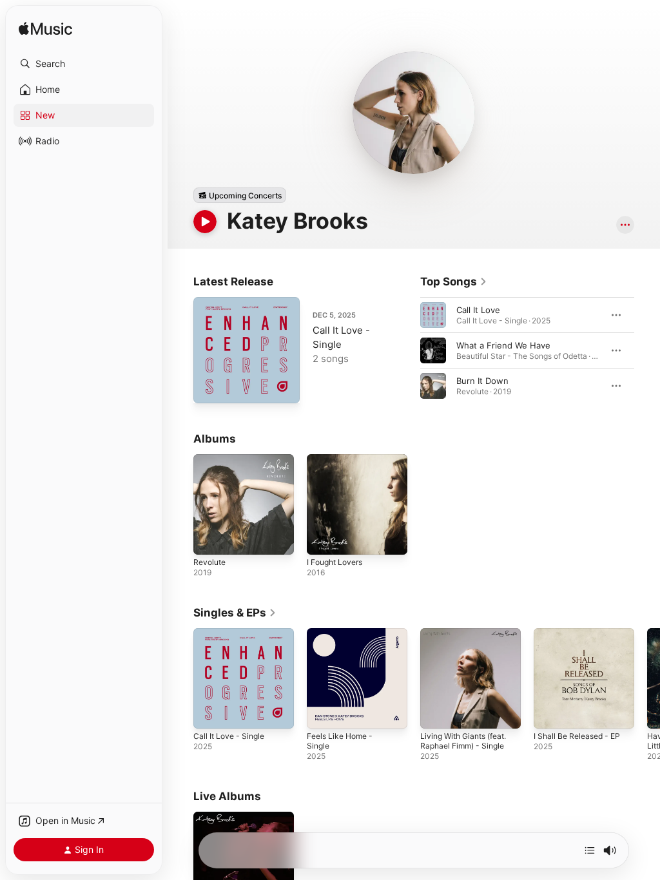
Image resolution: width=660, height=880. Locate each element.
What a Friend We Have (503, 345)
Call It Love (478, 310)
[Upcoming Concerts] (239, 195)
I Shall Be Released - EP (577, 736)
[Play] (205, 221)
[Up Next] (589, 850)
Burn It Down (482, 381)
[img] (45, 29)
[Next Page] (647, 350)
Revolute (209, 562)
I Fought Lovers (334, 562)
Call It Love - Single (228, 736)
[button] (83, 64)
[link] (453, 281)
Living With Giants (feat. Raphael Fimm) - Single (463, 741)
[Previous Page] (407, 350)
